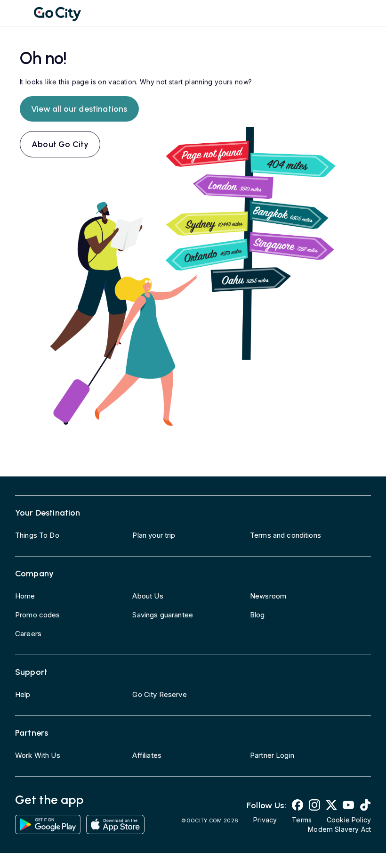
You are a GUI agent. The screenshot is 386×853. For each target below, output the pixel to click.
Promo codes (37, 614)
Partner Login (272, 755)
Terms (302, 820)
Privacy (265, 820)
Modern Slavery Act (339, 829)
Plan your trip (153, 535)
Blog (257, 614)
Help (23, 694)
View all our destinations (79, 109)
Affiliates (146, 755)
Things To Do (37, 535)
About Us (147, 595)
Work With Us (37, 755)
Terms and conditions (285, 535)
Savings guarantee (162, 614)
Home (25, 595)
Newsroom (268, 595)
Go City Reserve (159, 694)
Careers (28, 633)
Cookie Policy (349, 820)
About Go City (60, 144)
